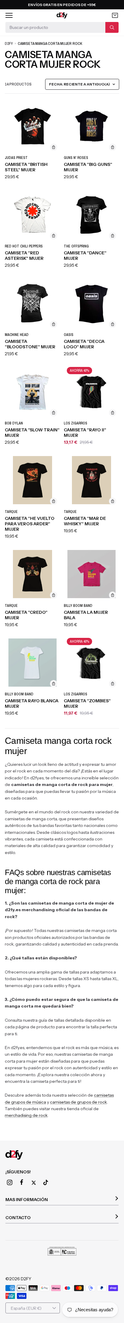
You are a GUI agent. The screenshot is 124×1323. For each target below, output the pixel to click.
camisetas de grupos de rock (78, 1102)
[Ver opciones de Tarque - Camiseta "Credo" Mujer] (53, 595)
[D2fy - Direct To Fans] (62, 15)
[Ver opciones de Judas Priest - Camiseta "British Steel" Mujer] (53, 147)
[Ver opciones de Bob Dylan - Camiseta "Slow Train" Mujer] (53, 412)
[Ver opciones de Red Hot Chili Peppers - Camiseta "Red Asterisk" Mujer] (53, 235)
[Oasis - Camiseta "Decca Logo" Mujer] (91, 303)
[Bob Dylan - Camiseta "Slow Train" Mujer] (32, 391)
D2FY (9, 43)
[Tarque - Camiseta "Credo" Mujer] (32, 574)
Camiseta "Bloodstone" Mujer (30, 344)
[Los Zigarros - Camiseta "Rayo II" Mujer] (91, 391)
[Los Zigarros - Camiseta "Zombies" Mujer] (91, 662)
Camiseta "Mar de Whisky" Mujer (85, 521)
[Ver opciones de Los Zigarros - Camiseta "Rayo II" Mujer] (112, 412)
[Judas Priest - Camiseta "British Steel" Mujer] (32, 126)
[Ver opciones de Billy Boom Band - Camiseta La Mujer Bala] (112, 595)
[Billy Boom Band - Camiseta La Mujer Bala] (91, 574)
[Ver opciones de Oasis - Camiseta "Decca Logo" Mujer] (112, 324)
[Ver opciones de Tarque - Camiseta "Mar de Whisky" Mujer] (112, 501)
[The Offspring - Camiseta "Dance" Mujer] (91, 214)
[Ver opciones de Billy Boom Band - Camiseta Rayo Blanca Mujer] (53, 683)
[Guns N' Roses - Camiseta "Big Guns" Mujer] (91, 126)
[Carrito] (115, 15)
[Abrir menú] (9, 15)
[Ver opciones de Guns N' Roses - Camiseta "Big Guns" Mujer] (112, 147)
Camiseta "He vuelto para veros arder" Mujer (29, 524)
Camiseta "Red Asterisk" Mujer (24, 255)
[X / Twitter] (33, 1183)
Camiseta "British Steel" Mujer (26, 167)
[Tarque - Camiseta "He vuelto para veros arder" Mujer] (32, 480)
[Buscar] (112, 27)
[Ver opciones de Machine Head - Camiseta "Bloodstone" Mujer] (53, 324)
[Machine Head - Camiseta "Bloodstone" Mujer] (32, 303)
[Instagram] (9, 1182)
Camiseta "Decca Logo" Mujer (84, 344)
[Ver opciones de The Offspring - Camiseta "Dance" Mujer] (112, 235)
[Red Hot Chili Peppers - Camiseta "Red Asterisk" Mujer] (32, 214)
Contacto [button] (18, 1217)
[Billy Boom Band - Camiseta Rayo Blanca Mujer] (32, 662)
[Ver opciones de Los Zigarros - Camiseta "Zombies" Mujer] (112, 683)
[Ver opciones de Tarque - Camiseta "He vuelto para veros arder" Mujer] (53, 501)
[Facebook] (21, 1182)
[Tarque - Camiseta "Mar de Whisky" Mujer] (91, 480)
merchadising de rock (26, 1115)
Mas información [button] (26, 1199)
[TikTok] (46, 1182)
